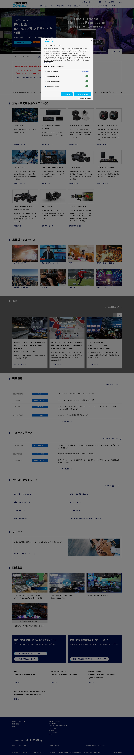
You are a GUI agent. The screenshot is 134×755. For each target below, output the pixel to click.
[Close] (91, 41)
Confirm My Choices (83, 94)
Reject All (67, 94)
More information (48, 62)
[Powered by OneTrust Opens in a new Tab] (85, 99)
